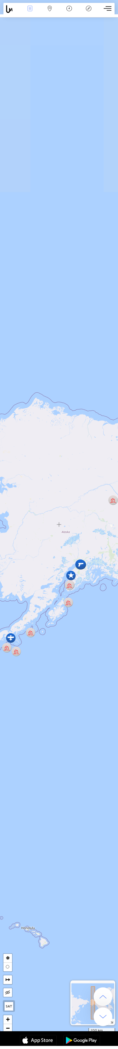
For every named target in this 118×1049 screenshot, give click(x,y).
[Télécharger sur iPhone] (38, 1041)
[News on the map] (11, 9)
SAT (9, 1006)
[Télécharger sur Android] (81, 1041)
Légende (89, 12)
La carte (49, 12)
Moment (69, 12)
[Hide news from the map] (7, 992)
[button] (16, 651)
